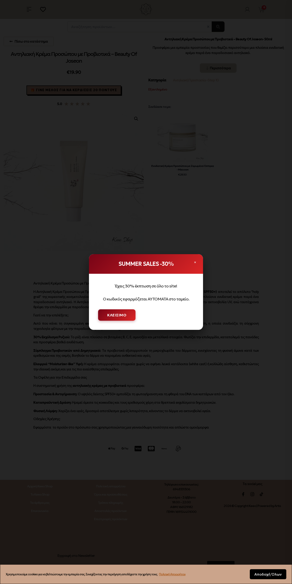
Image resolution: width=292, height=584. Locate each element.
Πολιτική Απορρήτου (172, 574)
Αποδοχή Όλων (268, 574)
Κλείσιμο (116, 315)
